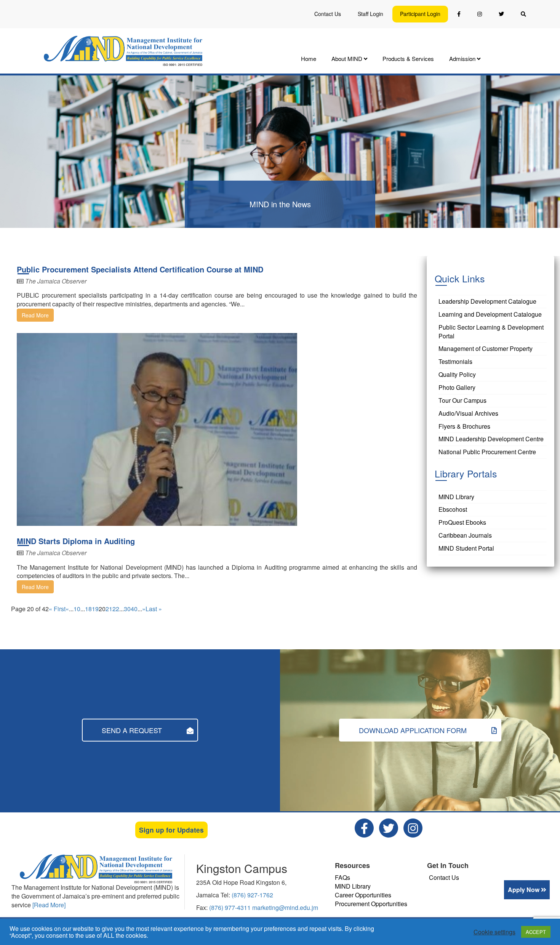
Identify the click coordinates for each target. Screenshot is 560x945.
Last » (154, 608)
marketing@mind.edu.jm (285, 907)
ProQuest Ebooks (462, 522)
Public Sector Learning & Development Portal (491, 331)
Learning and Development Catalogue (490, 314)
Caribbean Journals (465, 535)
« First (57, 608)
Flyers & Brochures (464, 426)
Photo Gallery (456, 387)
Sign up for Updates (171, 829)
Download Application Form (414, 730)
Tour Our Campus (462, 400)
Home (308, 58)
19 (95, 608)
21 (109, 608)
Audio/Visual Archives (468, 413)
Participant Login (420, 14)
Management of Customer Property (485, 348)
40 (134, 608)
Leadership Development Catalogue (487, 301)
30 (127, 608)
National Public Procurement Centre (487, 451)
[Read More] (49, 904)
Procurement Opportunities (371, 903)
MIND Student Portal (466, 548)
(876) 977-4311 (230, 907)
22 (115, 608)
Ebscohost (452, 509)
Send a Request (133, 730)
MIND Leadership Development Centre (491, 438)
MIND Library (456, 496)
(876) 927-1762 (252, 895)
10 (77, 608)
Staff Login (370, 14)
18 (88, 608)
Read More (35, 315)
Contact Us (327, 14)
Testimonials (455, 361)
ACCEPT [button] (536, 931)
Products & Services (408, 58)
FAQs (342, 877)
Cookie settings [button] (494, 932)
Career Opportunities (363, 895)
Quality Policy (457, 374)
